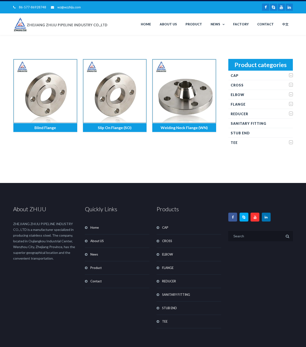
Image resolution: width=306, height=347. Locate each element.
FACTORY (241, 24)
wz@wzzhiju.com (69, 7)
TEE (234, 143)
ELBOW (237, 95)
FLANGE (238, 104)
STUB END (240, 133)
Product (194, 24)
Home (146, 24)
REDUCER (239, 114)
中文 (285, 24)
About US (168, 24)
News (215, 24)
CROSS (237, 85)
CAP (235, 76)
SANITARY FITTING (248, 123)
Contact (265, 24)
